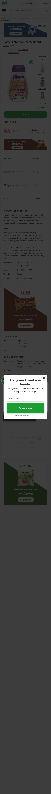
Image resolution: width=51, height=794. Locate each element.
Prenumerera (25, 408)
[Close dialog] (44, 378)
